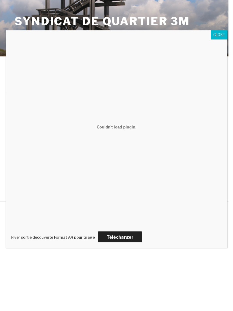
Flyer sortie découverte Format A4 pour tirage (53, 237)
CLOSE (219, 34)
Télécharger (119, 237)
